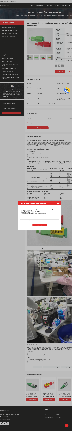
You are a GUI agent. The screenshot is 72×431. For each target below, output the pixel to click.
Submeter (39, 225)
